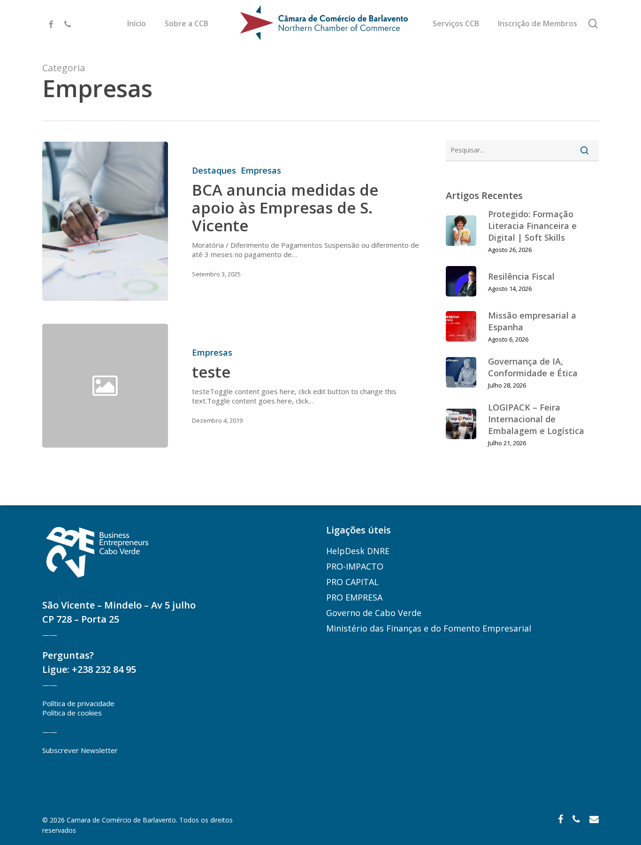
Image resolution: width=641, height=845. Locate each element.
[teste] (296, 385)
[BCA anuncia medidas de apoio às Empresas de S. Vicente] (105, 221)
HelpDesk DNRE (357, 550)
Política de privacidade (78, 703)
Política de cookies (72, 712)
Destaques (214, 170)
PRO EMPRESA (354, 597)
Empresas (261, 170)
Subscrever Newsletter (80, 750)
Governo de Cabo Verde (373, 612)
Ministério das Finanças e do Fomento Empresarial (428, 628)
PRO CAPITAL (352, 581)
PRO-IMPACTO (354, 566)
